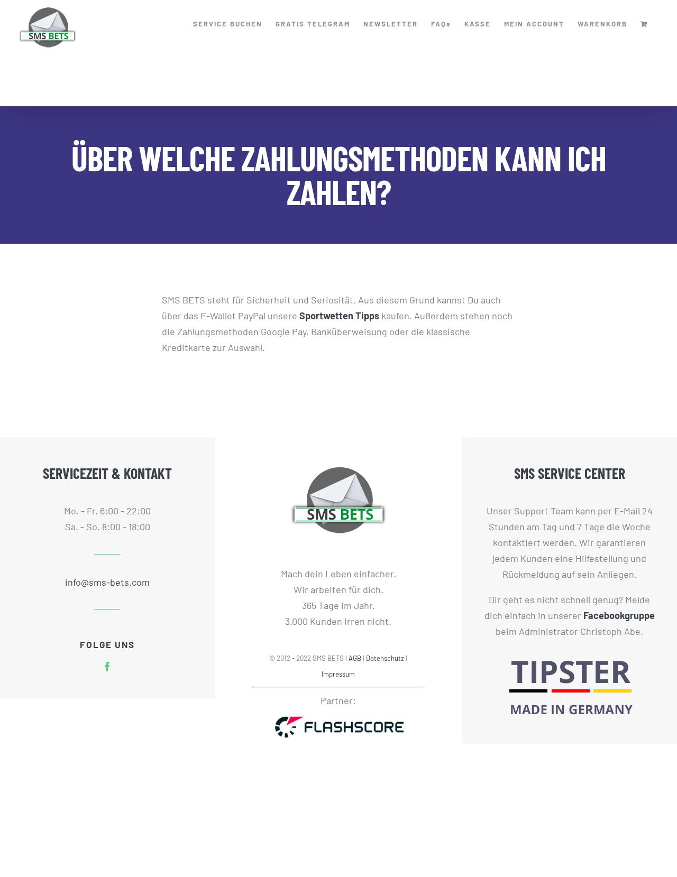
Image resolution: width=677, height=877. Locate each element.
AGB (355, 658)
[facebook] (107, 666)
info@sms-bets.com (107, 582)
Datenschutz (385, 658)
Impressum (338, 674)
